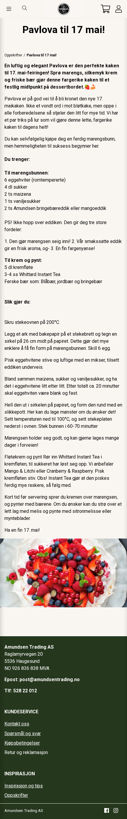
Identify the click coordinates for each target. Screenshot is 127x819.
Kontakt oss (16, 724)
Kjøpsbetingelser (22, 743)
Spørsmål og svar (22, 733)
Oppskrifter (13, 55)
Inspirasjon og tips (23, 786)
